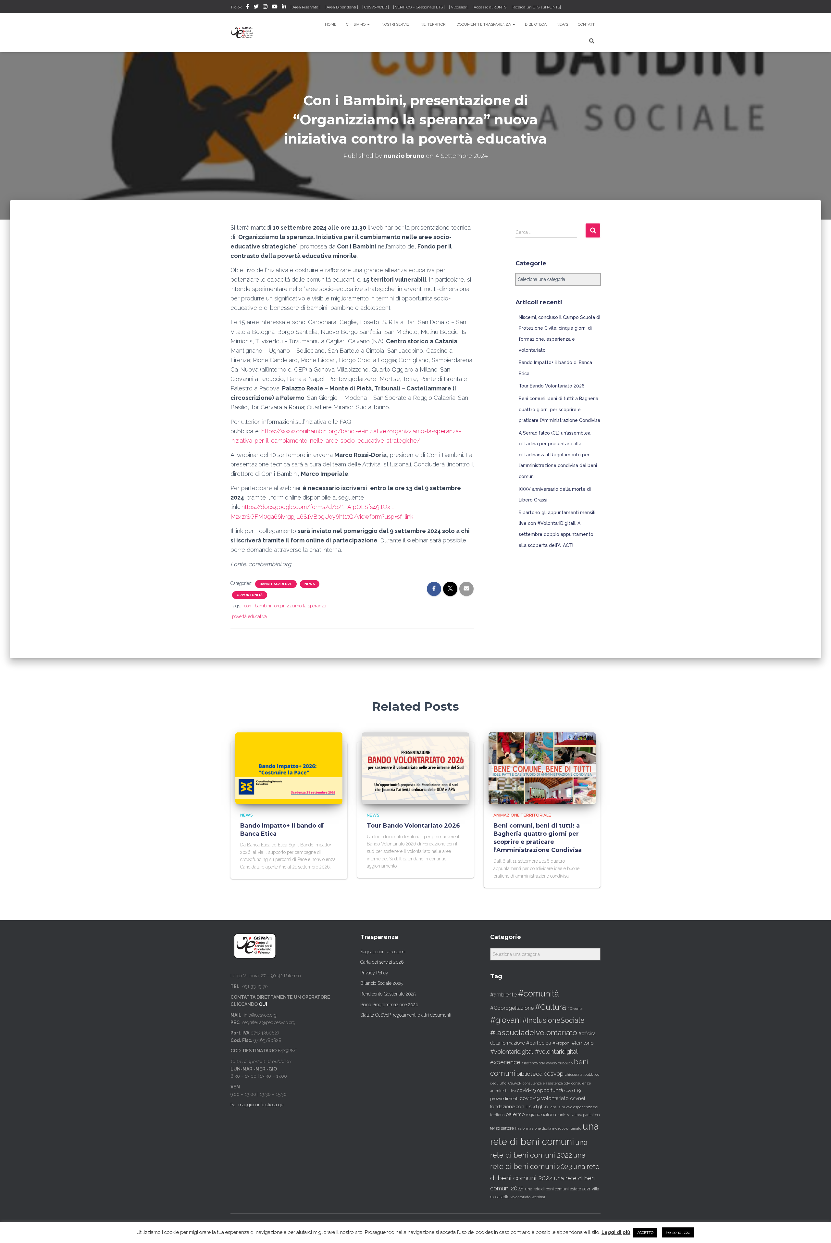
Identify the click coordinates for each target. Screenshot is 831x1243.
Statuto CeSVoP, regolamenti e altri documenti (405, 1015)
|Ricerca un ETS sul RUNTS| (536, 7)
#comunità (538, 993)
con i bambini (257, 605)
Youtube (275, 7)
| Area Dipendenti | (341, 7)
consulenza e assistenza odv (546, 1083)
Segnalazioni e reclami (382, 951)
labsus (555, 1107)
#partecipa (538, 1043)
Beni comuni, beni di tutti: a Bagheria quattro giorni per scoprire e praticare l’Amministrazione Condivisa (559, 409)
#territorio (583, 1043)
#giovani (505, 1020)
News (562, 24)
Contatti (587, 24)
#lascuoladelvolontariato (533, 1032)
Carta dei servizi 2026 (382, 962)
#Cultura (550, 1007)
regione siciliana (541, 1114)
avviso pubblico (559, 1063)
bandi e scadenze (276, 584)
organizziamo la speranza (300, 605)
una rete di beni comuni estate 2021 (557, 1189)
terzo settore (502, 1128)
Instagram (265, 7)
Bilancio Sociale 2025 (381, 983)
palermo (515, 1114)
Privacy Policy (374, 972)
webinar (538, 1197)
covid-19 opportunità (540, 1090)
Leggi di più (616, 1232)
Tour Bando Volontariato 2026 (552, 385)
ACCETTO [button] (645, 1233)
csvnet (578, 1098)
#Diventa (575, 1009)
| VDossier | (458, 7)
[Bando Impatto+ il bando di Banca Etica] (288, 767)
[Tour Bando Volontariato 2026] (415, 767)
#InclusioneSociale (553, 1020)
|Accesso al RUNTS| (490, 7)
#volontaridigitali (512, 1051)
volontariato (520, 1197)
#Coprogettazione (512, 1008)
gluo (543, 1106)
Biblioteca (536, 24)
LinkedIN (284, 7)
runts (561, 1114)
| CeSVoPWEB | (375, 7)
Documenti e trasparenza (484, 24)
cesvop (554, 1073)
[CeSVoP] (243, 32)
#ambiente (503, 994)
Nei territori (433, 24)
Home (330, 24)
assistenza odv (533, 1063)
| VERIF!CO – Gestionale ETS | (419, 7)
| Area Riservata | (305, 7)
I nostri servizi (395, 24)
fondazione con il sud (513, 1106)
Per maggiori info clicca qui (257, 1104)
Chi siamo (356, 24)
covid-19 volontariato (544, 1098)
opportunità (250, 595)
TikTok (236, 7)
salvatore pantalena (583, 1115)
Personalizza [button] (678, 1232)
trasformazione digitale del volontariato (548, 1128)
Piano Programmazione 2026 (389, 1004)
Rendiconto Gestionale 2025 (388, 993)
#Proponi (561, 1043)
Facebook (247, 7)
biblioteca (529, 1074)
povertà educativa (249, 616)
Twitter (256, 7)
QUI (263, 1004)
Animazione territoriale (522, 815)
